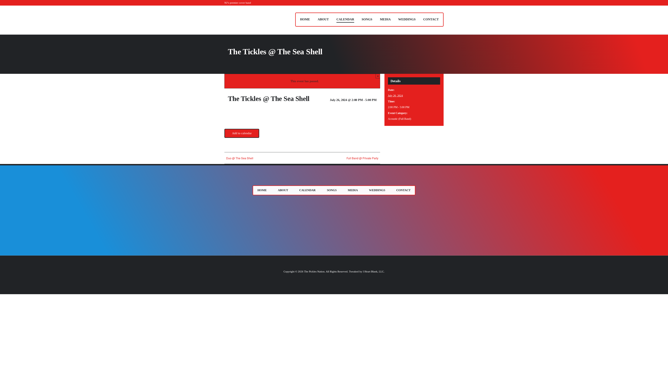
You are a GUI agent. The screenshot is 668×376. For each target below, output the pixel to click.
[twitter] (431, 2)
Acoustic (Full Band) (399, 118)
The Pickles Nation (314, 271)
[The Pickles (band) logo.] (334, 201)
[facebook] (426, 2)
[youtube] (443, 2)
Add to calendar (242, 133)
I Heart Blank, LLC (373, 271)
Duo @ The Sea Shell (239, 158)
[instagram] (437, 2)
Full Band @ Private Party (362, 158)
